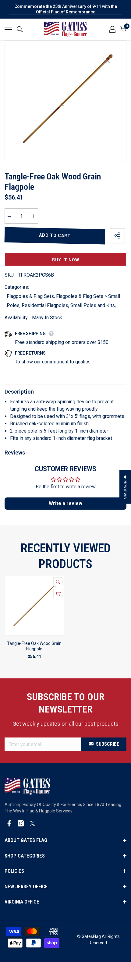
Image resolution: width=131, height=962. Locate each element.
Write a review (65, 503)
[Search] (20, 29)
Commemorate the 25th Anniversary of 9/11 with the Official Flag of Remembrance (65, 9)
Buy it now (65, 259)
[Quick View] (57, 581)
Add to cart (55, 235)
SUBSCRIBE (107, 744)
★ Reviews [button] (125, 487)
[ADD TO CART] (57, 593)
